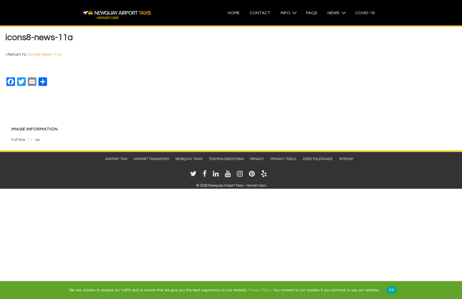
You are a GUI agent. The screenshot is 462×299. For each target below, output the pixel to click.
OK (391, 290)
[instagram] (241, 175)
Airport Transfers (151, 159)
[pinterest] (253, 175)
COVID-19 (365, 13)
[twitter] (194, 175)
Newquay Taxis (188, 159)
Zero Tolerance (318, 159)
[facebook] (206, 175)
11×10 (31, 140)
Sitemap (346, 159)
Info (285, 13)
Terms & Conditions (226, 159)
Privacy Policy (260, 290)
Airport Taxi (116, 159)
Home (234, 13)
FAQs (311, 13)
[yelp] (264, 175)
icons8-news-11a (44, 54)
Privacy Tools (283, 159)
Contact (260, 13)
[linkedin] (217, 175)
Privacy (257, 159)
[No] (455, 290)
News (334, 13)
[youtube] (229, 175)
